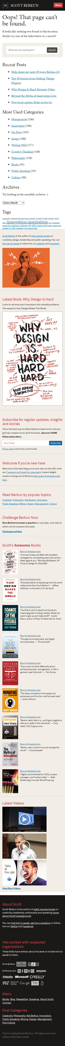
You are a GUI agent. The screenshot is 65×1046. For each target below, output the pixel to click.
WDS (13, 228)
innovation (17, 222)
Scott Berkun (8, 236)
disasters (51, 218)
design (15, 138)
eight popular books (44, 909)
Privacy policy (8, 449)
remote (34, 225)
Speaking (34, 999)
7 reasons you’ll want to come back (23, 472)
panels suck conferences (11, 225)
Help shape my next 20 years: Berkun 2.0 (35, 72)
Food (57, 218)
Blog (12, 999)
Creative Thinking (22, 151)
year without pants (30, 228)
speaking (5, 228)
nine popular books (40, 236)
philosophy (24, 225)
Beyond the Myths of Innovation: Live (33, 96)
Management (19, 119)
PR (30, 225)
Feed (16, 934)
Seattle (49, 225)
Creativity (7, 500)
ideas (4, 223)
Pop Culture (8, 1022)
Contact (6, 1002)
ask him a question (40, 923)
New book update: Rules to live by (31, 102)
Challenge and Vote (12, 531)
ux (10, 228)
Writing (22, 503)
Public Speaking (20, 171)
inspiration (37, 222)
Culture (16, 177)
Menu (58, 5)
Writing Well (19, 145)
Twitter (14, 926)
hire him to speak (10, 243)
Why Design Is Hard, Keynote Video (33, 89)
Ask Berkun (30, 500)
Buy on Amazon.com (30, 551)
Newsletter (22, 999)
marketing (56, 223)
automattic (6, 218)
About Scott (46, 999)
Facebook (54, 243)
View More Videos (11, 888)
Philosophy (18, 158)
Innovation (18, 126)
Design (30, 503)
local (50, 223)
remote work (41, 225)
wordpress (19, 228)
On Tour (16, 132)
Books (15, 164)
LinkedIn (40, 243)
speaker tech (56, 225)
